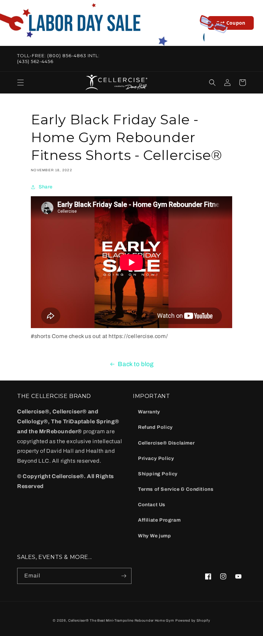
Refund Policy (155, 427)
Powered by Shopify (192, 620)
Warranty (149, 411)
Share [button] (46, 186)
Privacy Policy (156, 458)
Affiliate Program (159, 520)
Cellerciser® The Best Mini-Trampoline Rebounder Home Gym (121, 620)
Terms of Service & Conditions (175, 489)
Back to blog (135, 364)
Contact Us (151, 504)
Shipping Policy (158, 473)
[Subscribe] (123, 576)
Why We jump (154, 535)
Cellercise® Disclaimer (166, 443)
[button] (20, 82)
